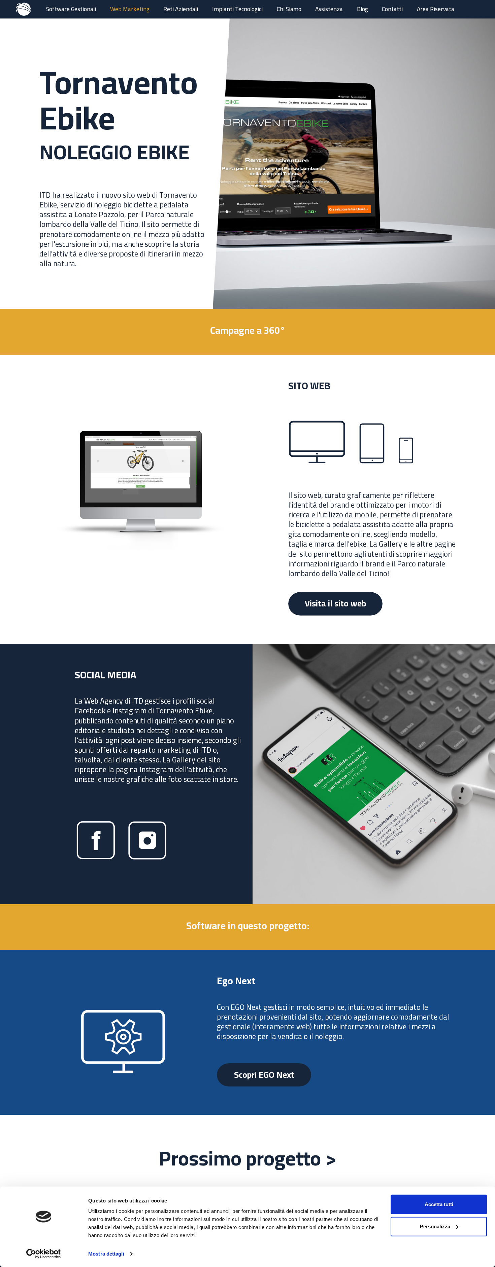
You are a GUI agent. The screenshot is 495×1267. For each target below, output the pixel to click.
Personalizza (435, 1226)
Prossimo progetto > (248, 1158)
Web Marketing (130, 8)
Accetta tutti (439, 1204)
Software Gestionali (71, 8)
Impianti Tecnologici (237, 8)
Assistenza (329, 8)
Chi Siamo (289, 8)
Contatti (392, 8)
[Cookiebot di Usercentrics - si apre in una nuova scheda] (43, 1254)
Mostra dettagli (106, 1254)
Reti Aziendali (180, 8)
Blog (362, 8)
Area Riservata (435, 8)
